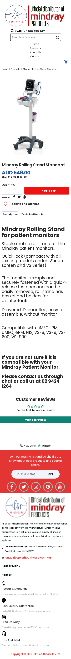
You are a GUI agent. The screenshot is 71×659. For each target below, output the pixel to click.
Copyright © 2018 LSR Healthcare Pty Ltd (35, 654)
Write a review (35, 420)
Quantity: (8, 184)
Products (35, 48)
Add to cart (49, 190)
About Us (35, 52)
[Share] (14, 197)
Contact (35, 56)
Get (50, 474)
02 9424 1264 (11, 640)
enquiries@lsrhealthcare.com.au (28, 558)
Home (35, 44)
